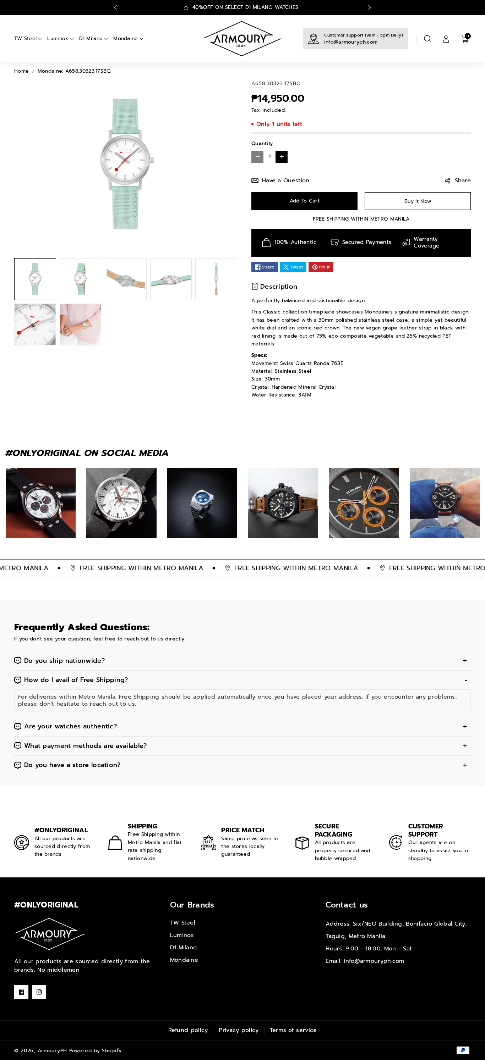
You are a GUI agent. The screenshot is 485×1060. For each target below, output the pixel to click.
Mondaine (184, 960)
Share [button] (463, 180)
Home (21, 71)
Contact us (347, 905)
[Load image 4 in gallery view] (171, 279)
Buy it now (417, 201)
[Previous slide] (115, 7)
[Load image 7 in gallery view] (81, 324)
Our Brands (192, 905)
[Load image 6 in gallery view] (35, 324)
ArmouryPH (52, 1050)
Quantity (262, 143)
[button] (427, 39)
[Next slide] (369, 7)
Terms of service (293, 1030)
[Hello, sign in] (446, 38)
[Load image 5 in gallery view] (216, 279)
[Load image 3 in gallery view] (126, 279)
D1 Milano (183, 947)
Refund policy (188, 1030)
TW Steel (182, 923)
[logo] (49, 934)
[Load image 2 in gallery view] (81, 279)
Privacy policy (238, 1030)
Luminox (182, 935)
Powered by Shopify (95, 1050)
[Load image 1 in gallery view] (35, 279)
